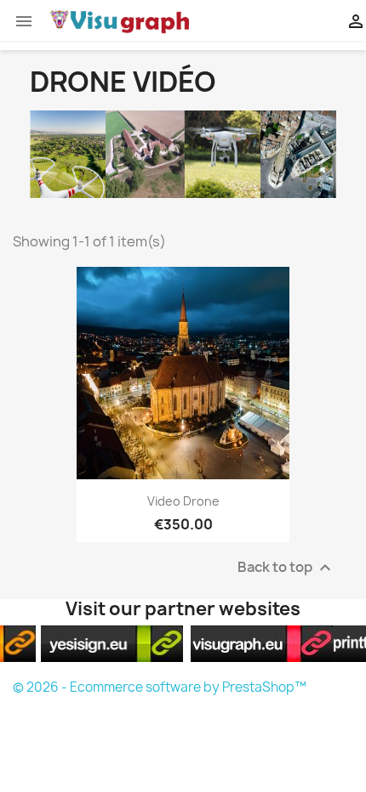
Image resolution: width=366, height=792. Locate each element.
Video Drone (183, 501)
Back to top (286, 568)
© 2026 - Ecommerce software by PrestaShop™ (159, 687)
